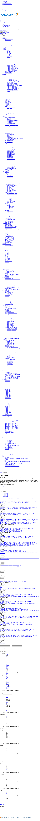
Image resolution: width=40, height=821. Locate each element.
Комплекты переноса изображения (11, 373)
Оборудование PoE (8, 141)
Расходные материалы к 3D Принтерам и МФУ (13, 333)
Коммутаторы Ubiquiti (10, 167)
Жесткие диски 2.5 (10, 176)
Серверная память (10, 82)
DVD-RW (8, 205)
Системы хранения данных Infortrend (11, 425)
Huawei (7, 668)
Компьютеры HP (8, 40)
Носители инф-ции (5, 277)
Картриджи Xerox (10, 326)
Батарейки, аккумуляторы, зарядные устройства (11, 385)
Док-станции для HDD (11, 285)
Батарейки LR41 (7, 404)
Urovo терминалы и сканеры (10, 237)
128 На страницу (5, 496)
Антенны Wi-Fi (9, 124)
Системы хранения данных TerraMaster (11, 428)
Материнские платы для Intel (12, 194)
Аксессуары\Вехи (8, 467)
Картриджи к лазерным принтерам (11, 313)
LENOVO (7, 674)
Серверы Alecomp (8, 94)
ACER (7, 654)
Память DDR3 (9, 198)
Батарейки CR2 (7, 397)
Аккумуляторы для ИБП (9, 245)
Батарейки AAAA (8, 391)
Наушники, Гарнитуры (11, 357)
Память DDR (9, 196)
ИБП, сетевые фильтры (6, 244)
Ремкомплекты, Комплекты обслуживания (12, 376)
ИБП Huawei (7, 254)
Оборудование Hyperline (9, 140)
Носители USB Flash (8, 288)
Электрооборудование (8, 268)
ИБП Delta (6, 251)
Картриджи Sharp (10, 324)
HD (6, 767)
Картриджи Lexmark (10, 319)
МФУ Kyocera (9, 56)
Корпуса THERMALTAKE (11, 190)
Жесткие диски (7, 173)
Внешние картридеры (10, 206)
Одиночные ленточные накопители (11, 418)
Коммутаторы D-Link (10, 150)
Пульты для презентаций (9, 222)
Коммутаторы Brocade (11, 148)
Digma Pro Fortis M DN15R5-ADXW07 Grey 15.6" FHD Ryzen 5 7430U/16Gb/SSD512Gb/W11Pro (17, 624)
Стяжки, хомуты (7, 436)
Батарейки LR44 (7, 405)
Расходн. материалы (8, 242)
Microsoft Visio (7, 381)
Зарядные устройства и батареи (12, 347)
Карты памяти (7, 281)
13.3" (6, 716)
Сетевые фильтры (8, 266)
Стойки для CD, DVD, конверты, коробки (12, 289)
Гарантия (18, 817)
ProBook (7, 682)
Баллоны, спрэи (7, 306)
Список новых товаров (27, 817)
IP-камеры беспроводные (11, 126)
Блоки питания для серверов (12, 83)
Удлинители (7, 276)
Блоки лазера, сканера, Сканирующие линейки (13, 371)
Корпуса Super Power (10, 189)
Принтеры (4, 49)
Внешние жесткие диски (9, 278)
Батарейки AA (7, 389)
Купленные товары (5, 26)
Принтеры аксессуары (6, 370)
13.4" (6, 717)
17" (6, 721)
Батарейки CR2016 (8, 398)
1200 (6, 792)
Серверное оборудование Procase (12, 90)
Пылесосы (6, 369)
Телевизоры (7, 459)
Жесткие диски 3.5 (10, 177)
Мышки (6, 220)
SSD (7, 174)
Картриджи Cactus (10, 315)
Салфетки (6, 335)
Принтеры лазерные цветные (10, 71)
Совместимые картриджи (9, 336)
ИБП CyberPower (8, 250)
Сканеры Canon (9, 299)
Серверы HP (7, 98)
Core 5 (7, 734)
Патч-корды (7, 435)
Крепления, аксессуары (11, 359)
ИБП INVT (7, 255)
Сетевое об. (4, 116)
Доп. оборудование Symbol (9, 239)
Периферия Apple (8, 115)
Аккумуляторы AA (8, 386)
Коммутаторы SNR (10, 164)
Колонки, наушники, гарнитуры (10, 353)
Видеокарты (7, 172)
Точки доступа (9, 119)
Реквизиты (6, 2)
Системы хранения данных (7, 415)
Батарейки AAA (7, 390)
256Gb (7, 776)
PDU (7, 247)
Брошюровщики (7, 291)
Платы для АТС (7, 453)
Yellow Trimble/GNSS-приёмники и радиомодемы (13, 463)
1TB (6, 784)
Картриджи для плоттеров (9, 312)
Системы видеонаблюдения (12, 130)
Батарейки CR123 (8, 393)
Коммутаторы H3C (10, 155)
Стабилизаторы (7, 267)
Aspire (7, 676)
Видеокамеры (9, 440)
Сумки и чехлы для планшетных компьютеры (13, 111)
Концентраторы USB (10, 344)
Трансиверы (7, 170)
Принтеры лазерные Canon (11, 65)
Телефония (4, 437)
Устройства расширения (11, 349)
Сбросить (2, 804)
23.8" (6, 724)
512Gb (7, 779)
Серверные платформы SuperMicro (13, 88)
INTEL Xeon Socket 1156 (13, 79)
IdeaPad (7, 680)
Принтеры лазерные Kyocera (12, 67)
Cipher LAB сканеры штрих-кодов (11, 226)
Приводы (8, 91)
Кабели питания (7, 272)
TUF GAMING (8, 686)
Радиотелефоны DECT (9, 448)
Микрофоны (9, 356)
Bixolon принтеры (8, 224)
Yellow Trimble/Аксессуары (9, 464)
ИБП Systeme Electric (8, 261)
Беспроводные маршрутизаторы (12, 120)
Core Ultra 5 (8, 736)
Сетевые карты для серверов (12, 89)
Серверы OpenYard (8, 102)
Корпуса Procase (9, 188)
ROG (6, 683)
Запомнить (3, 35)
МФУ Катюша (9, 60)
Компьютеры (4, 38)
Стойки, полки (9, 108)
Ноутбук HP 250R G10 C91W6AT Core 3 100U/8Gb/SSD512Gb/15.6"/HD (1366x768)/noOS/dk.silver (17, 603)
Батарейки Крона (8, 411)
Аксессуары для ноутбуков (9, 346)
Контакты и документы (6, 3)
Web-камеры (7, 345)
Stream (7, 711)
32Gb (7, 750)
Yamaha (10, 442)
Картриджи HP (9, 318)
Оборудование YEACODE (9, 61)
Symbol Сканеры (8, 234)
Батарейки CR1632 (8, 396)
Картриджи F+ (7, 310)
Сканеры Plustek (9, 303)
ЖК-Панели (7, 457)
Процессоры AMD (10, 211)
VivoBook (7, 687)
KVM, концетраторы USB (9, 340)
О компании (4, 1)
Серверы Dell (7, 96)
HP (6, 667)
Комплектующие (5, 171)
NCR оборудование (8, 230)
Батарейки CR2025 (8, 399)
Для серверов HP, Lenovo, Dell (14, 81)
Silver (7, 799)
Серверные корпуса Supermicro (12, 84)
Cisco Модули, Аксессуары (11, 139)
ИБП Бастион (7, 262)
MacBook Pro (8, 706)
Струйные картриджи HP (11, 330)
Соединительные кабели (9, 275)
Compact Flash (9, 282)
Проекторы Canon (10, 362)
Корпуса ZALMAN (10, 191)
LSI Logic (8, 180)
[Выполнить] (18, 29)
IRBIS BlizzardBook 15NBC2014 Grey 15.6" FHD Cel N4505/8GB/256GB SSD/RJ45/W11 (15, 508)
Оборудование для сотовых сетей (10, 443)
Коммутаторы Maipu (10, 158)
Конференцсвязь (7, 438)
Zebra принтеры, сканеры (9, 238)
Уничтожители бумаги (9, 304)
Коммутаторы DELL (10, 152)
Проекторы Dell (9, 363)
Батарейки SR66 (7, 408)
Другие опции (9, 92)
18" (6, 723)
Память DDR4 (9, 199)
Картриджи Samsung (10, 323)
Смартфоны (7, 444)
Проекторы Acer (9, 360)
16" (6, 720)
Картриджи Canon (10, 316)
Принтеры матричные (8, 72)
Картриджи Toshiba (10, 325)
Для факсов (7, 309)
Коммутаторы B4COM (11, 146)
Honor (7, 666)
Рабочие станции (8, 47)
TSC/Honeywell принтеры (9, 236)
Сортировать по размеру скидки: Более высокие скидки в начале (14, 489)
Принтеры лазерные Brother (12, 64)
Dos (6, 756)
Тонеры (6, 337)
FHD (6, 769)
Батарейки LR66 (7, 407)
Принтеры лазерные (8, 63)
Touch (7, 800)
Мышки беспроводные (9, 221)
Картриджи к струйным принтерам (11, 327)
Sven (9, 355)
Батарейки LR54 (7, 406)
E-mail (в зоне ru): (3, 31)
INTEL (7, 670)
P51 (6, 707)
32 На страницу (5, 494)
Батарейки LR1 (7, 403)
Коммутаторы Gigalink (11, 154)
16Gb (7, 749)
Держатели (9, 446)
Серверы (4, 74)
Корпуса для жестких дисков (10, 284)
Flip (6, 701)
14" (6, 718)
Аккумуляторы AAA (8, 387)
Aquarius (7, 657)
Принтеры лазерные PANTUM (12, 68)
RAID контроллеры (10, 77)
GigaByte (7, 665)
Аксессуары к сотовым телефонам (13, 445)
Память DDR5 (9, 200)
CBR (6, 659)
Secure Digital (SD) (10, 283)
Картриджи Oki (9, 320)
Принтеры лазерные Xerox (11, 69)
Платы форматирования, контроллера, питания (13, 374)
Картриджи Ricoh (10, 322)
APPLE (7, 656)
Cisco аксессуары (10, 135)
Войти (1, 30)
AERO (7, 696)
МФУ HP (8, 55)
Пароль (1, 32)
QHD (7, 770)
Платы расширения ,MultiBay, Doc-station (16, 351)
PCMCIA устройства (12, 350)
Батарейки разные (8, 412)
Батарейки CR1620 (8, 395)
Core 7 (7, 735)
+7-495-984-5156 (5, 10)
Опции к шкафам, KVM (11, 107)
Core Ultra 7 (8, 737)
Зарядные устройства (8, 414)
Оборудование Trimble (8, 142)
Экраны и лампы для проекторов (12, 368)
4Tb (6, 778)
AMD (7, 655)
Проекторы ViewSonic (11, 367)
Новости (18, 819)
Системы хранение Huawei (9, 422)
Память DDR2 (9, 197)
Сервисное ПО (7, 105)
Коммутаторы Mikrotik (11, 159)
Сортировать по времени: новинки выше (9, 486)
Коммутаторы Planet (10, 162)
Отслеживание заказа (4, 29)
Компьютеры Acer (8, 41)
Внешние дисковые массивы (10, 416)
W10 (6, 758)
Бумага (6, 307)
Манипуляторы (5, 215)
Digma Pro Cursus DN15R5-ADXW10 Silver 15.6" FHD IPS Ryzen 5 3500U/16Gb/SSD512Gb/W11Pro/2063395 (19, 596)
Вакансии (4, 9)
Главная (1, 472)
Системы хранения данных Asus (10, 423)
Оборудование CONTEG (9, 433)
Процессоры (7, 210)
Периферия (4, 339)
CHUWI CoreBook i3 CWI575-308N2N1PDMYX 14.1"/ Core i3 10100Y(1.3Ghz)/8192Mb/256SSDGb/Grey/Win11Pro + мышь (11, 531)
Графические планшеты (9, 292)
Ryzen (7, 741)
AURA (7, 698)
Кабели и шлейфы (5, 269)
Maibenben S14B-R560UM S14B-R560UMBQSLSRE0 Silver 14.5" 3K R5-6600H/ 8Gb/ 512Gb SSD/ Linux (18, 560)
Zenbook (7, 688)
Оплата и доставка (5, 7)
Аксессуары (9, 175)
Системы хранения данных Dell (10, 424)
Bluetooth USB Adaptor (11, 123)
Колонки (8, 354)
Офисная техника (5, 290)
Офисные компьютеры (9, 39)
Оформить (2, 21)
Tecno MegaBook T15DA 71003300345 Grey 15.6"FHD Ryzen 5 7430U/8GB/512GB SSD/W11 (16, 573)
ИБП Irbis (6, 257)
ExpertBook (8, 700)
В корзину (2, 506)
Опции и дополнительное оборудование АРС (15, 248)
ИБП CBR (6, 249)
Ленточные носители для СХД (12, 420)
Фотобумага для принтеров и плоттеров (12, 338)
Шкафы (6, 106)
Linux (7, 757)
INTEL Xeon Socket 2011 (13, 80)
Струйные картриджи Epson (12, 329)
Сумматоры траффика (8, 169)
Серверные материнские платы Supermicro (14, 85)
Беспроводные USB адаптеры (12, 121)
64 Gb (7, 751)
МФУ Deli (8, 54)
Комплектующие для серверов (10, 75)
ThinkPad (7, 684)
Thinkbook (7, 713)
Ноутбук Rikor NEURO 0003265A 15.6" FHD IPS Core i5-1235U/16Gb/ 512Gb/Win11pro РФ (16, 636)
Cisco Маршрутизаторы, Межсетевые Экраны (15, 138)
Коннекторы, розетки (8, 431)
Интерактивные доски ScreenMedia (11, 352)
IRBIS (7, 671)
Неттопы (6, 46)
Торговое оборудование (6, 223)
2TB (6, 785)
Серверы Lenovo (7, 101)
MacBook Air (8, 705)
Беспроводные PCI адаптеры (12, 122)
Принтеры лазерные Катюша (12, 70)
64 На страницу (5, 495)
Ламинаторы (7, 296)
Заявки (3, 24)
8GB (6, 748)
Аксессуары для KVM (11, 343)
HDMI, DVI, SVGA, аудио (9, 270)
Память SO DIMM (10, 202)
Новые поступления (5, 819)
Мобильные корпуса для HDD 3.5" (13, 287)
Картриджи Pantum (8, 311)
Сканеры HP (9, 302)
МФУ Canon (9, 53)
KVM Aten (8, 341)
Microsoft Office (7, 380)
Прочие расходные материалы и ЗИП (11, 332)
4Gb (6, 747)
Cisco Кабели (9, 136)
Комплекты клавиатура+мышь (10, 219)
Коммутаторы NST (10, 160)
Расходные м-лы (5, 305)
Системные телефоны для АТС (10, 452)
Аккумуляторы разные (9, 388)
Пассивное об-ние (5, 429)
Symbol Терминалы (8, 235)
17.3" (6, 722)
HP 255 (7, 704)
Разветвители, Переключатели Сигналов (12, 274)
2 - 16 (4, 643)
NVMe (7, 798)
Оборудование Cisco (8, 133)
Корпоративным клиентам (7, 4)
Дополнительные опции (9, 240)
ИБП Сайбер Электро (8, 264)
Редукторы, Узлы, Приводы (9, 375)
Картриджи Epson (10, 317)
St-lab (8, 182)
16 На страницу (5, 493)
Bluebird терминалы (8, 225)
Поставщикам (4, 8)
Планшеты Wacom (10, 294)
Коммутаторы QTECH (11, 163)
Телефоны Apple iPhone (9, 114)
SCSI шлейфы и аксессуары (9, 271)
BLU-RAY (8, 204)
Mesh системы (9, 118)
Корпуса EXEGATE (10, 186)
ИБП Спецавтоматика (8, 265)
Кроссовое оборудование (9, 432)
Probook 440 (8, 709)
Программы (4, 379)
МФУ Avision (9, 51)
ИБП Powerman (7, 259)
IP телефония (7, 449)
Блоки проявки (7, 372)
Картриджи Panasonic (10, 321)
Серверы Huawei (8, 99)
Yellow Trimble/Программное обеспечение (12, 466)
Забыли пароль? (6, 32)
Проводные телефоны (8, 447)
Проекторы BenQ (10, 361)
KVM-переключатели (10, 342)
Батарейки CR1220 (8, 392)
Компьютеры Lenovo (8, 43)
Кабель (6, 430)
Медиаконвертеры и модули (10, 132)
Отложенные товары (6, 25)
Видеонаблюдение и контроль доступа (11, 125)
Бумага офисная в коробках (11, 308)
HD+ (7, 768)
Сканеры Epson (9, 300)
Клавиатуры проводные (9, 217)
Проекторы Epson (10, 364)
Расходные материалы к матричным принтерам (13, 334)
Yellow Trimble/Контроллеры (10, 465)
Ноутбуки (4, 48)
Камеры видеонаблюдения (11, 129)
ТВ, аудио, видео (5, 456)
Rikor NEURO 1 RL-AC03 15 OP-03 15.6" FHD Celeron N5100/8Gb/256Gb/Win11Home (15, 514)
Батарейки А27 (7, 410)
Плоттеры (6, 62)
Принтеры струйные (8, 73)
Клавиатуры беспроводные (9, 216)
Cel (6, 732)
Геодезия (4, 460)
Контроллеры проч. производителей (13, 183)
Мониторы (4, 243)
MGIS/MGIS (7, 462)
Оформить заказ (5, 30)
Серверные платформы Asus (12, 86)
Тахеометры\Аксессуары (9, 469)
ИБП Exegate (7, 252)
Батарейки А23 (7, 409)
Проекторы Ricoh (10, 366)
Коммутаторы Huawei (10, 157)
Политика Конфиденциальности (7, 817)
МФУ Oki (8, 57)
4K (6, 765)
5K (6, 766)
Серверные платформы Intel (12, 87)
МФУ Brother (9, 52)
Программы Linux (8, 384)
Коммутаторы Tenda (10, 165)
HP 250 (7, 703)
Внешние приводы (10, 207)
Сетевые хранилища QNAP (9, 421)
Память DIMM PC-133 (11, 201)
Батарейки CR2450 (8, 401)
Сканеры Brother (10, 298)
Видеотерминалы (10, 441)
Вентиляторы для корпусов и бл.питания (14, 213)
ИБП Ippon (6, 256)
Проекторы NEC (10, 365)
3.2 (6, 777)
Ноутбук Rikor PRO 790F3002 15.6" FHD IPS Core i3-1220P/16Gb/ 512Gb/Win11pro (15, 630)
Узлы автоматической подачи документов (12, 377)
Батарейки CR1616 (8, 394)
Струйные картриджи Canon (12, 328)
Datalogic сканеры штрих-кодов (10, 227)
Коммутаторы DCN (10, 151)
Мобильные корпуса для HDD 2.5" (13, 286)
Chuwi (7, 660)
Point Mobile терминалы (9, 233)
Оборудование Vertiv (8, 143)
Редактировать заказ (4, 20)
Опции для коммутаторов (11, 168)
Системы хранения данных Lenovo (11, 426)
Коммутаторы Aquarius (11, 145)
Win (6, 759)
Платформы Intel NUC (8, 45)
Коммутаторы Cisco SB (11, 149)
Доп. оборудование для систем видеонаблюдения (15, 128)
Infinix (7, 669)
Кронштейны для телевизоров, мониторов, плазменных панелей (16, 458)
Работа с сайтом (7, 5)
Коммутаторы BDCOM (11, 147)
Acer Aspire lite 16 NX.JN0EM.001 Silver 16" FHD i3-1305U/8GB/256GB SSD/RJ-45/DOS (16, 617)
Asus (6, 658)
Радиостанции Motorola (9, 454)
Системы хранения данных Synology (11, 427)
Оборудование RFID (8, 241)
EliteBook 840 (8, 699)
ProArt (7, 708)
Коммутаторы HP (10, 156)
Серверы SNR (7, 103)
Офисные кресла (5, 470)
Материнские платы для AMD (12, 193)
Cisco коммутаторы (10, 137)
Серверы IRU (7, 100)
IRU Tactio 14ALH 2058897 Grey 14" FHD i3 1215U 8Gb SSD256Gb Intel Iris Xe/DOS (15, 537)
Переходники (7, 273)
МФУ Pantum (9, 58)
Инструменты (4, 455)
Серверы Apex (7, 95)
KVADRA (7, 673)
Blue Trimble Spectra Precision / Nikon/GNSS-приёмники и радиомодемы (17, 461)
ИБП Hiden (7, 253)
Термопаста (9, 214)
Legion (7, 681)
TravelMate (7, 685)
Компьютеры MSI (8, 44)
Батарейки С (7, 413)
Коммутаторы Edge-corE (11, 153)
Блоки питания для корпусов (12, 185)
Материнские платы (8, 192)
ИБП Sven (6, 260)
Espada (8, 179)
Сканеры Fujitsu (9, 301)
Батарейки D (7, 402)
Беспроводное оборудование (10, 117)
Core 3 (7, 733)
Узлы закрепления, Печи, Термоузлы (11, 378)
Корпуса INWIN (9, 187)
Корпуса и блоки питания (9, 184)
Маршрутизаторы (8, 131)
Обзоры (13, 819)
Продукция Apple (5, 112)
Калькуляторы (7, 295)
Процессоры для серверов (11, 78)
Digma (7, 664)
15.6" (6, 719)
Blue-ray (10, 208)
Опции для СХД (7, 419)
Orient (8, 181)
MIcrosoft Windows (8, 382)
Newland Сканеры (8, 231)
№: (0, 503)
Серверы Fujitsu (7, 97)
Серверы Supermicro (8, 104)
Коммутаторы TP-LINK (11, 166)
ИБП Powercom (7, 258)
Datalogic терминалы (8, 228)
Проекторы (7, 358)
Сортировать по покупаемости (7, 488)
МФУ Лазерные (7, 50)
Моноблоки (4, 109)
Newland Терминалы (8, 232)
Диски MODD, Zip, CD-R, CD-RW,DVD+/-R (12, 279)
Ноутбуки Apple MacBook (9, 113)
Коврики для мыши (8, 218)
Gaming (7, 702)
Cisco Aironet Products (10, 134)
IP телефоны (9, 450)
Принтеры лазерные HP (11, 66)
